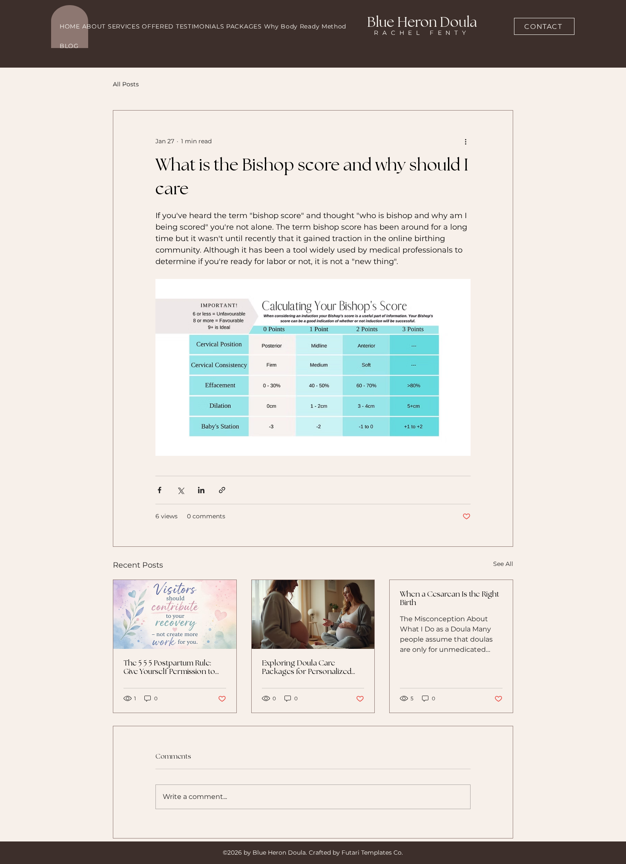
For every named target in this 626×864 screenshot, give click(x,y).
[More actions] (465, 141)
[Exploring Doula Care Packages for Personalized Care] (313, 614)
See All (503, 564)
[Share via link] (222, 490)
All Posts (126, 84)
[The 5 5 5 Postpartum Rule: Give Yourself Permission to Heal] (174, 614)
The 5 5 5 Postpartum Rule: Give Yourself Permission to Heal (169, 667)
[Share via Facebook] (159, 490)
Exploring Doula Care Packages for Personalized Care (306, 667)
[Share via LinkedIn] (201, 490)
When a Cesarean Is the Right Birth (449, 599)
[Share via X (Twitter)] (180, 490)
